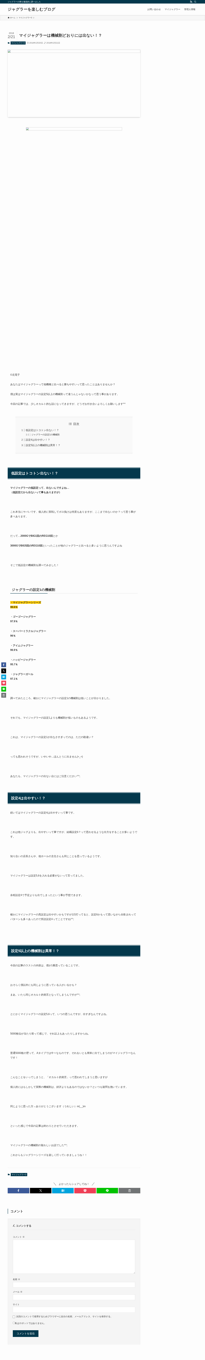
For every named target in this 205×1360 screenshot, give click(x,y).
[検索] (195, 2)
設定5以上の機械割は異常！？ (43, 445)
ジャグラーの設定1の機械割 (45, 434)
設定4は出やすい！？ (38, 439)
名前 (16, 1279)
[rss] (191, 2)
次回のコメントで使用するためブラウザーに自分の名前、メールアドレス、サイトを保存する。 (64, 1316)
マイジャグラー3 (18, 43)
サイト (16, 1304)
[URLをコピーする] (129, 1190)
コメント (19, 1237)
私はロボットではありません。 (30, 1323)
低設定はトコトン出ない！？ (42, 430)
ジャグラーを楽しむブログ (31, 9)
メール (17, 1292)
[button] (18, 1190)
